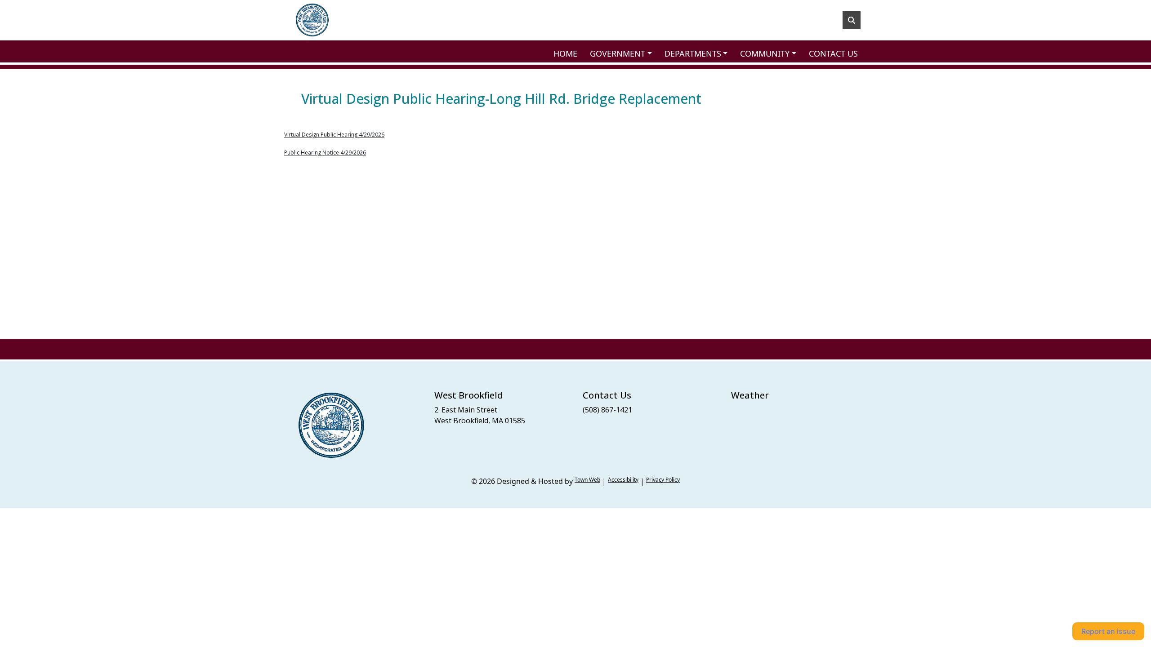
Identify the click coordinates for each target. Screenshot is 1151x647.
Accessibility (623, 479)
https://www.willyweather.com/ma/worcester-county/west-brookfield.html (776, 427)
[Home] (312, 20)
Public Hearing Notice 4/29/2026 (325, 152)
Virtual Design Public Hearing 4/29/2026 (334, 134)
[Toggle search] (852, 20)
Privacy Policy (663, 479)
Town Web (587, 479)
